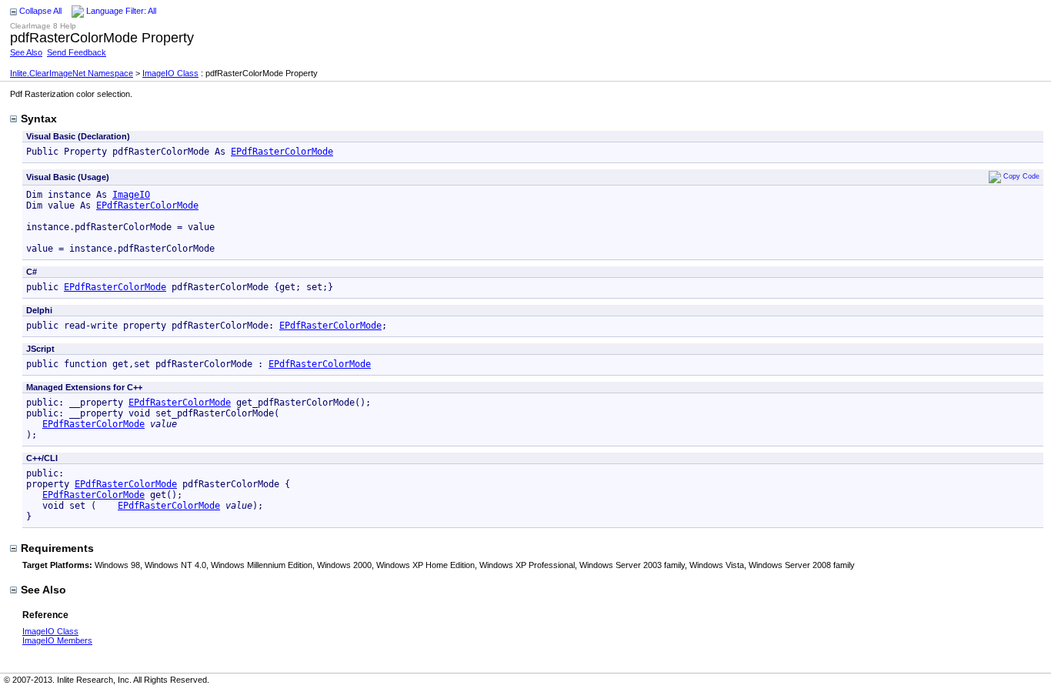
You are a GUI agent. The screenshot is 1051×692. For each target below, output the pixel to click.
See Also (26, 52)
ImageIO (131, 194)
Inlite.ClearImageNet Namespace (71, 73)
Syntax (39, 118)
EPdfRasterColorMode (282, 151)
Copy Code (1021, 176)
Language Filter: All (121, 10)
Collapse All (40, 10)
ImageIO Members (57, 640)
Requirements (57, 548)
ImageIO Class (170, 73)
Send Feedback (76, 52)
